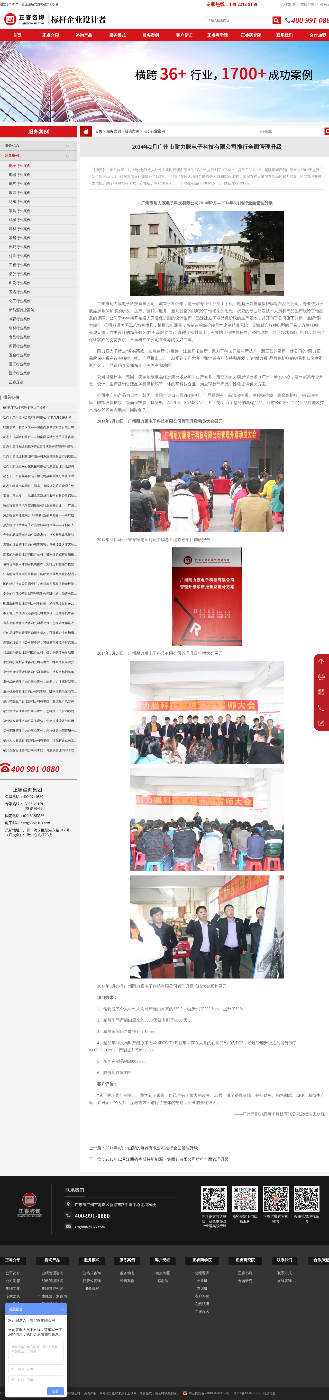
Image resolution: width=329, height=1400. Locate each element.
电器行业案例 (20, 175)
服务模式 (117, 35)
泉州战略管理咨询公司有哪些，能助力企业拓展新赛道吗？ (40, 682)
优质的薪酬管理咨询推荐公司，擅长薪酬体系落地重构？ (40, 652)
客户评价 (202, 1296)
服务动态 (12, 145)
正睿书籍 (245, 1273)
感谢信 (162, 1281)
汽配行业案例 (20, 247)
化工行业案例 (20, 301)
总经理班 (202, 1273)
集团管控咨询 (52, 1289)
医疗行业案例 (20, 373)
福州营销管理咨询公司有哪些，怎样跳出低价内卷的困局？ (40, 711)
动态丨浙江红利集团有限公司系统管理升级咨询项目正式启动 (40, 456)
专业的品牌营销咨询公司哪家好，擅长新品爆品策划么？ (40, 535)
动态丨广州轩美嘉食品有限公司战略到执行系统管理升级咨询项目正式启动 (40, 476)
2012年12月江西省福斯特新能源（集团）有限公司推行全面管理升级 (167, 1159)
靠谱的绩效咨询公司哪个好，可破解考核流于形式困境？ (40, 642)
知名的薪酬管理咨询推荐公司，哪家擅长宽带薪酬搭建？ (40, 554)
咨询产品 (84, 35)
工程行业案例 (20, 265)
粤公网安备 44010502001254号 (209, 1393)
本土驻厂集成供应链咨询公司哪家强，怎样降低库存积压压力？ (40, 613)
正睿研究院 (251, 35)
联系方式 (284, 1273)
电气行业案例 (20, 184)
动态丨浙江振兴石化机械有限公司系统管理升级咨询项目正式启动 (40, 466)
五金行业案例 (20, 355)
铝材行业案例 (20, 328)
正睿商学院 (217, 35)
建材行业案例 (20, 229)
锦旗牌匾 (163, 1273)
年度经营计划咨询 (52, 1296)
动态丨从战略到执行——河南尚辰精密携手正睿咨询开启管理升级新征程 (40, 437)
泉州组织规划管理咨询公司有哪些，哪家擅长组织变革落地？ (40, 662)
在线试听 (202, 1304)
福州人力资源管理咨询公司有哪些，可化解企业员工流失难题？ (40, 740)
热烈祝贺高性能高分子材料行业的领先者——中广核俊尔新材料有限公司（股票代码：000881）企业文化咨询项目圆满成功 (40, 515)
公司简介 (13, 1273)
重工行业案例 (20, 364)
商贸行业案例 (20, 346)
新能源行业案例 (21, 310)
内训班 (202, 1289)
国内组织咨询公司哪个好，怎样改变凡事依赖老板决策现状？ (40, 584)
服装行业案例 (20, 193)
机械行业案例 (20, 220)
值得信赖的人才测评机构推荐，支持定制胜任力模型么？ (40, 564)
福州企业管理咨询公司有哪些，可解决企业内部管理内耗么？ (40, 750)
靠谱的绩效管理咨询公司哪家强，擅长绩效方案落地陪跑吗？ (40, 544)
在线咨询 (307, 4)
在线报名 (202, 1312)
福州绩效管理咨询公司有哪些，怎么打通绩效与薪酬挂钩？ (40, 721)
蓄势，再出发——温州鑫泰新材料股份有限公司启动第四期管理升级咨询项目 (40, 495)
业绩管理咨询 (52, 1273)
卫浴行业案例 (20, 292)
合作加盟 (288, 4)
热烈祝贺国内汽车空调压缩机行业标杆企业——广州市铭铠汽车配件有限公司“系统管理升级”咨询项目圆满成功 (40, 505)
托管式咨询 (92, 1281)
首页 (98, 131)
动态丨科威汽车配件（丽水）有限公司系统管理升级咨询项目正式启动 (40, 486)
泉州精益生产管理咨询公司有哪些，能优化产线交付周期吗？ (40, 701)
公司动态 (13, 1281)
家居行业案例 (20, 238)
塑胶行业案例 (20, 274)
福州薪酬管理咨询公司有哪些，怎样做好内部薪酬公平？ (40, 730)
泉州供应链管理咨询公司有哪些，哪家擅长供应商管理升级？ (40, 691)
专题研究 (245, 1281)
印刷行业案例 (20, 283)
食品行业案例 (20, 337)
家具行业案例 (20, 211)
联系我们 (284, 35)
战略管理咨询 (52, 1281)
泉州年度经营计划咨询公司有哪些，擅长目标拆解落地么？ (40, 672)
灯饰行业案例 (20, 256)
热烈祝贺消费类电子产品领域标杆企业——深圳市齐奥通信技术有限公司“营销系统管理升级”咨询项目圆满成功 (40, 525)
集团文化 (13, 1289)
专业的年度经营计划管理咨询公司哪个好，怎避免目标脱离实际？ (40, 593)
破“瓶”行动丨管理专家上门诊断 (24, 407)
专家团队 (13, 1296)
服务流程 (92, 1289)
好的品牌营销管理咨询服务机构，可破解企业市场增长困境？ (40, 633)
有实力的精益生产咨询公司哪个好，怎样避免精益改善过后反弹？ (40, 623)
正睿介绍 (13, 1260)
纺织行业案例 (20, 202)
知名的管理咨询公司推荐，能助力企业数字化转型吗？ (40, 574)
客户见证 (184, 35)
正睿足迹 (16, 382)
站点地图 (269, 1393)
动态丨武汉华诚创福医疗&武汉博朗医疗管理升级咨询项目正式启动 (40, 447)
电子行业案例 (20, 166)
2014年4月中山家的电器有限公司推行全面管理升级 (151, 1148)
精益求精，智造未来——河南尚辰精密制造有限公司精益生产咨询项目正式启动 (40, 427)
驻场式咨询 (92, 1273)
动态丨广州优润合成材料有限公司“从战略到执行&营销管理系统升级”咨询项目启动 (40, 417)
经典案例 (12, 155)
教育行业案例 (20, 319)
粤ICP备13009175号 (247, 1393)
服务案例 (151, 35)
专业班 (202, 1281)
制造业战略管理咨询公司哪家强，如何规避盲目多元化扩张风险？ (40, 603)
